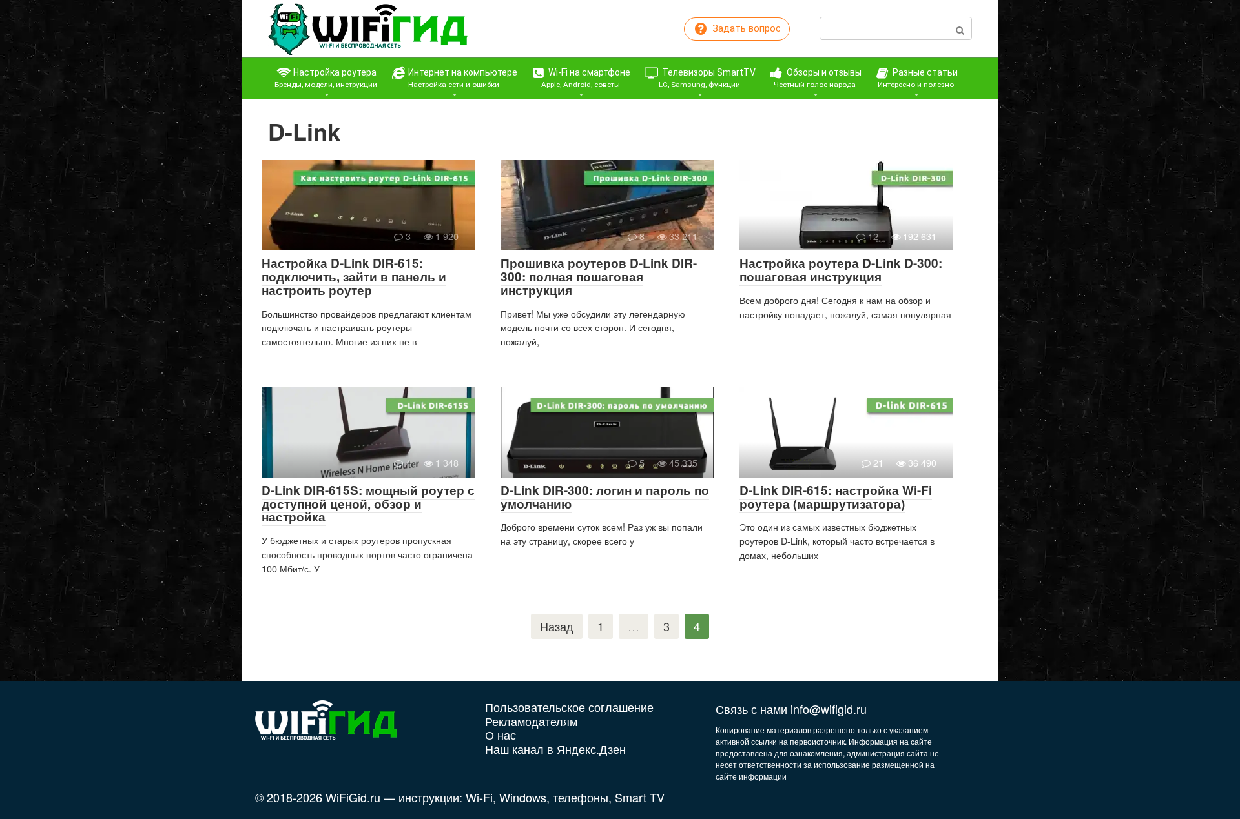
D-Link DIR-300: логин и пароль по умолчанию (605, 496)
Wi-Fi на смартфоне (586, 78)
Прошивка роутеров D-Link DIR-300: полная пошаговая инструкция (599, 276)
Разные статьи (918, 78)
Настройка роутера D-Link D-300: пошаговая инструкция (840, 269)
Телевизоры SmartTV (707, 78)
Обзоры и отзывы (818, 78)
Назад (557, 626)
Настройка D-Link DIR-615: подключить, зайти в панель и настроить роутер (354, 276)
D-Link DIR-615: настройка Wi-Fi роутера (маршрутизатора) (835, 496)
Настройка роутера (325, 78)
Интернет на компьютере (461, 78)
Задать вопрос (745, 28)
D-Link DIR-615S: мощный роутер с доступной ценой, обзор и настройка (368, 503)
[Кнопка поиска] (960, 28)
